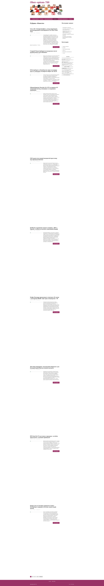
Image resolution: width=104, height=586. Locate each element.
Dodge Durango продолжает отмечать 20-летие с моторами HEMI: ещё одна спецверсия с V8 (44, 297)
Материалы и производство (67, 51)
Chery (62, 58)
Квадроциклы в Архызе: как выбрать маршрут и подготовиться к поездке (67, 32)
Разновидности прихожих (67, 27)
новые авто (69, 68)
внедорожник (69, 63)
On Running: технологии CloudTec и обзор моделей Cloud (68, 29)
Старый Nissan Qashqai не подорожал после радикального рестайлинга (43, 51)
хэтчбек (69, 73)
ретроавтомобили (72, 70)
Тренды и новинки (66, 46)
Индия (70, 58)
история (63, 65)
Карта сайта (53, 581)
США (69, 59)
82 (37, 576)
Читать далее (56, 83)
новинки (64, 68)
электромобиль (66, 75)
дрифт (69, 64)
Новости (34, 53)
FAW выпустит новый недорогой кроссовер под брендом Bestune (43, 158)
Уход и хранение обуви (66, 49)
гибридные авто (65, 64)
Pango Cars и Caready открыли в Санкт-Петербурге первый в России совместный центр (43, 507)
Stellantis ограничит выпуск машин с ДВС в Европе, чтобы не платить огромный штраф (44, 228)
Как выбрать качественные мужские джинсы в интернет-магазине (67, 37)
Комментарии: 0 (38, 53)
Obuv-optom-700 (39, 2)
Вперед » (41, 576)
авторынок (65, 62)
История (64, 47)
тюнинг (63, 73)
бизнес (66, 63)
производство (66, 69)
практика (63, 69)
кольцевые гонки (66, 65)
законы (72, 64)
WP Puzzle (72, 584)
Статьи (64, 53)
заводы (71, 64)
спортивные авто (67, 71)
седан (63, 71)
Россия (66, 59)
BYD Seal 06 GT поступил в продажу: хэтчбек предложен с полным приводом (44, 436)
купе (70, 66)
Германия (64, 58)
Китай (63, 59)
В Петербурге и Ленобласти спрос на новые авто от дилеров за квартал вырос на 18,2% (43, 70)
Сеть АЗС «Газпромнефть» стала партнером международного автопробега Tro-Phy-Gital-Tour (44, 30)
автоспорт (70, 62)
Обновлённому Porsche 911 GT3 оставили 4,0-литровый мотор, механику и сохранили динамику (44, 89)
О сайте (50, 581)
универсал (65, 73)
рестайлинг (67, 70)
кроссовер (66, 66)
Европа (68, 58)
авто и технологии (67, 60)
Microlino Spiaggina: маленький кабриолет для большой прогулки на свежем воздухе (44, 367)
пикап (72, 68)
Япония (71, 59)
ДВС (66, 58)
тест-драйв (67, 72)
